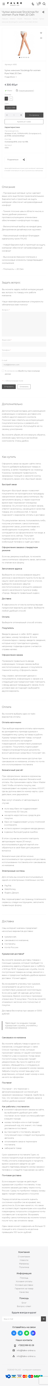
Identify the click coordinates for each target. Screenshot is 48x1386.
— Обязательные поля (12, 381)
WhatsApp (26, 1333)
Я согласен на (22, 372)
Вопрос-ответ (24, 1306)
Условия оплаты (24, 1281)
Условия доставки (24, 1285)
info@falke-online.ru (26, 1350)
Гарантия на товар (24, 1288)
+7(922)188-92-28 (26, 1345)
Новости (24, 1260)
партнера (14, 1167)
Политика (24, 1267)
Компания (24, 1252)
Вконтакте (13, 1333)
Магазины (24, 1263)
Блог (24, 1303)
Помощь (24, 1278)
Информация (24, 1273)
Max (33, 1333)
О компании (24, 1256)
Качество (24, 1292)
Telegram (20, 1333)
